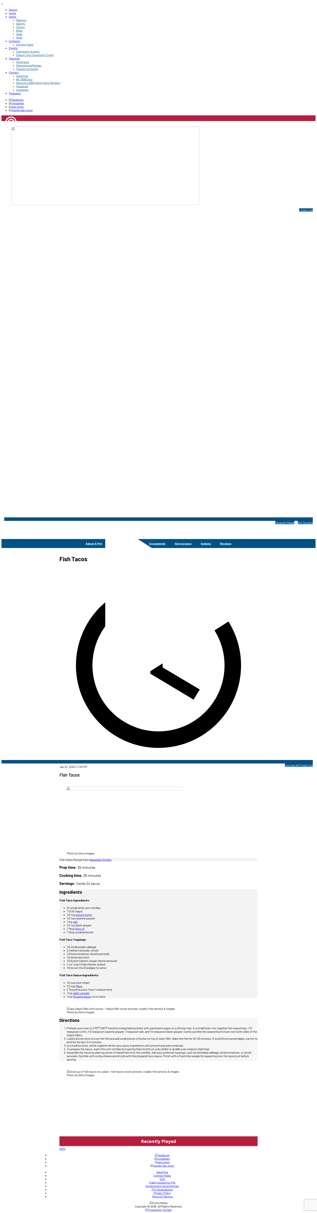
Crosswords (157, 543)
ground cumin (84, 914)
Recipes (225, 543)
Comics (135, 543)
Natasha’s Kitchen (100, 859)
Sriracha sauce (82, 996)
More (62, 1148)
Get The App (305, 522)
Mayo (79, 986)
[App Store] (16, 106)
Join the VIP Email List (299, 765)
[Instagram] (16, 103)
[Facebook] (16, 99)
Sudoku (206, 543)
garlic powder (81, 993)
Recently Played (284, 522)
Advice (116, 543)
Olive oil (79, 928)
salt (75, 921)
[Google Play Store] (21, 110)
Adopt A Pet (94, 543)
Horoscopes (183, 543)
